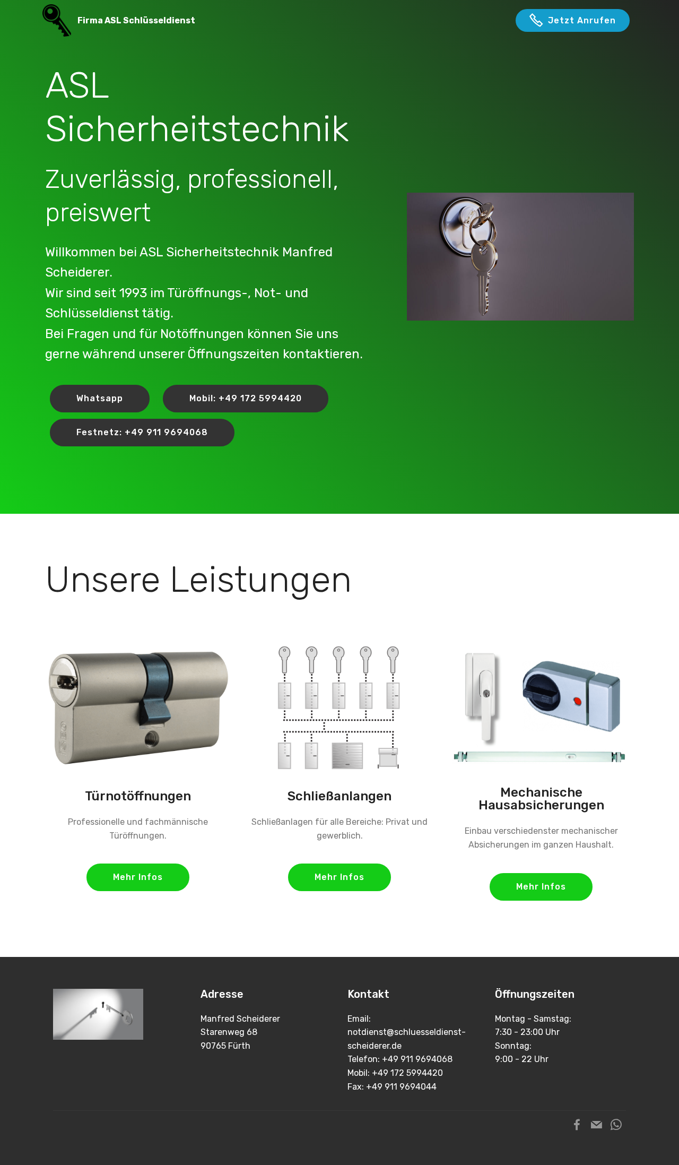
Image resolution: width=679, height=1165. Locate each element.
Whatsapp (99, 398)
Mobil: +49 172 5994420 (245, 398)
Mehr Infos (138, 877)
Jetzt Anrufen (582, 20)
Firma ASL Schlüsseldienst (136, 20)
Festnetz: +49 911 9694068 (142, 432)
